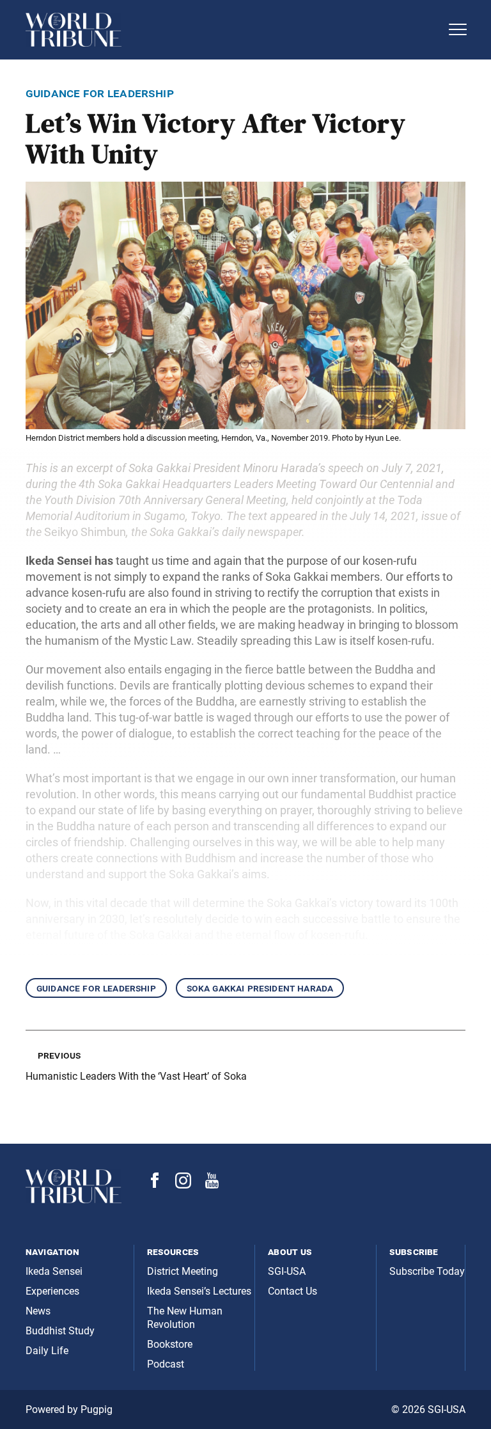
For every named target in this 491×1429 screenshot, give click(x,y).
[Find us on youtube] (212, 1185)
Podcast (165, 1364)
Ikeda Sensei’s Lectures (199, 1291)
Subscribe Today (427, 1271)
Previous (59, 1055)
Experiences (52, 1291)
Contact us (292, 1291)
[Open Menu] (458, 29)
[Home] (233, 30)
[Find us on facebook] (154, 1184)
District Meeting (182, 1271)
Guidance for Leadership (96, 988)
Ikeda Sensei (54, 1271)
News (38, 1311)
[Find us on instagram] (183, 1185)
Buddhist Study (60, 1331)
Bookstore (169, 1344)
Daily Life (47, 1351)
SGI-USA (287, 1271)
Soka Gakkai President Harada (260, 988)
